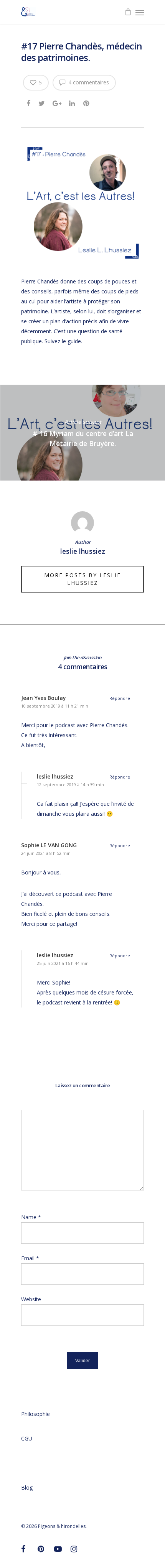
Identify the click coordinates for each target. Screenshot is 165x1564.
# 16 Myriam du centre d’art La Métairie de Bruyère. (82, 433)
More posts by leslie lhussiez (82, 578)
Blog (27, 1487)
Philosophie (35, 1413)
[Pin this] (87, 102)
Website (31, 1299)
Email (30, 1258)
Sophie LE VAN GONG (49, 845)
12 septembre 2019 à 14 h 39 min (70, 784)
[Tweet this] (42, 102)
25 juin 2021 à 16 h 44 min (63, 963)
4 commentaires (88, 82)
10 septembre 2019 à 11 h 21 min (54, 706)
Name (31, 1217)
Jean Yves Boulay (43, 697)
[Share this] (29, 102)
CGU (26, 1438)
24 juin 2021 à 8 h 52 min (46, 853)
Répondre (119, 698)
